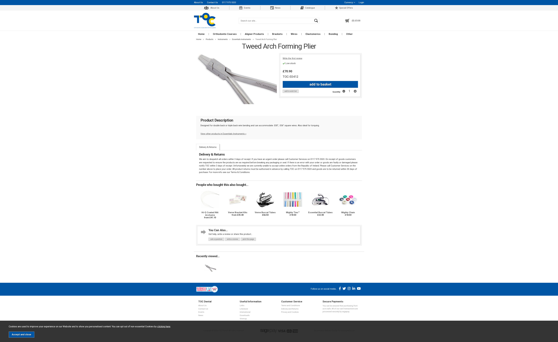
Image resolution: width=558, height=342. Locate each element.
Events (247, 8)
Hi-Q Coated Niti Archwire (210, 213)
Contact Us (212, 2)
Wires (294, 34)
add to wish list (291, 91)
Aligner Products (254, 34)
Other (349, 34)
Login (361, 2)
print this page (248, 239)
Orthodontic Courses (225, 34)
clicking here (163, 326)
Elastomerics (313, 34)
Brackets (277, 34)
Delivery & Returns (208, 147)
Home (201, 34)
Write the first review (292, 58)
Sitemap (243, 318)
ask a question (216, 239)
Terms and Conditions (290, 305)
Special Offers (346, 8)
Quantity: (336, 92)
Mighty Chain (348, 212)
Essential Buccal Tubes (320, 212)
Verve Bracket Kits (237, 212)
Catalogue (310, 8)
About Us (198, 2)
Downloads (245, 315)
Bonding (333, 34)
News (277, 8)
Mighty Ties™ (293, 212)
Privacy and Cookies (290, 312)
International (245, 312)
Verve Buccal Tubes (265, 212)
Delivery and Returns (289, 309)
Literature (244, 309)
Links (242, 305)
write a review (232, 239)
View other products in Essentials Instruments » (223, 133)
